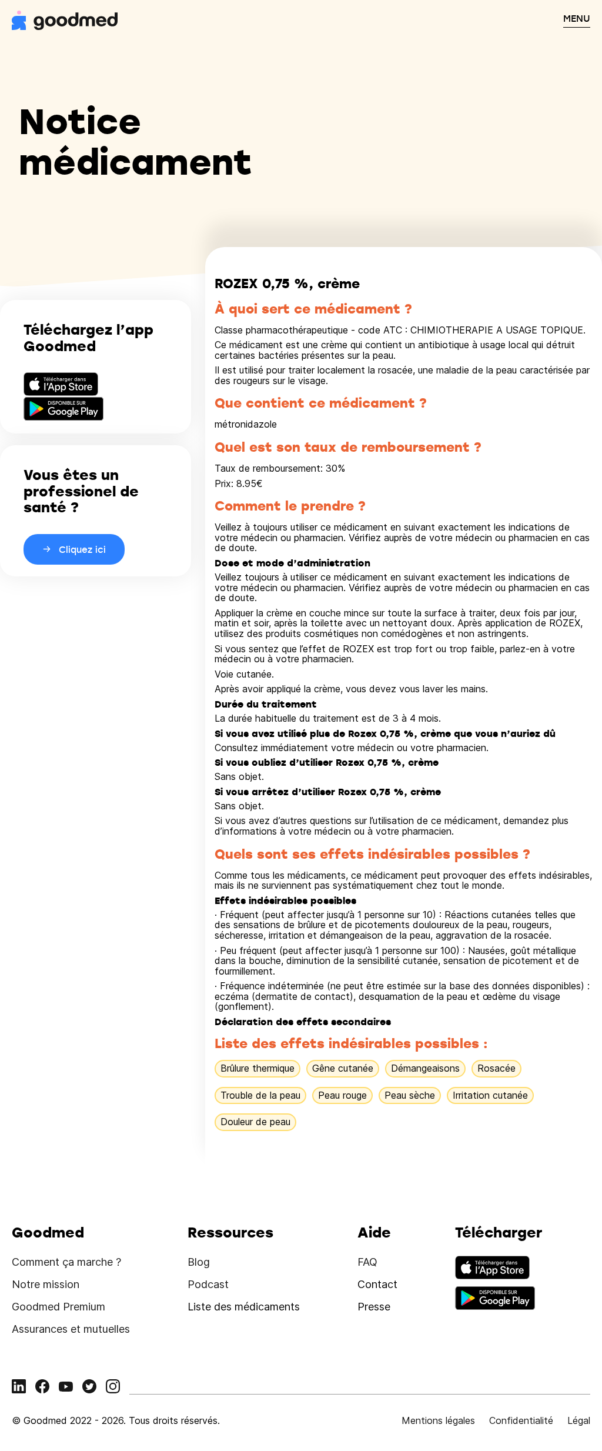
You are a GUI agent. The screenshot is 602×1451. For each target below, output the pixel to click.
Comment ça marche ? (66, 1262)
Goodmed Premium (58, 1306)
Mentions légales (438, 1420)
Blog (199, 1262)
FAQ (367, 1262)
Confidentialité (521, 1420)
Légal (578, 1420)
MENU (576, 18)
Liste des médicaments (244, 1306)
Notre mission (45, 1284)
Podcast (208, 1284)
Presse (373, 1306)
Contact (377, 1284)
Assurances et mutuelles (71, 1329)
